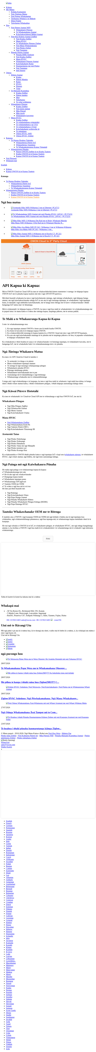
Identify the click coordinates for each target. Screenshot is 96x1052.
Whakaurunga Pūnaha (19, 149)
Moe (18, 97)
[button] (48, 538)
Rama (18, 82)
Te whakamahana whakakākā (27, 122)
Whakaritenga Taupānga (25, 145)
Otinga (8, 73)
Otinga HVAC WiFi (24, 134)
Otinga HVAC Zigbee (25, 136)
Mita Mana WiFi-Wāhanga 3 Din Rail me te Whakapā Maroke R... (37, 223)
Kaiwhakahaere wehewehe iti (27, 129)
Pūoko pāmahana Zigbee (27, 738)
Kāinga (9, 7)
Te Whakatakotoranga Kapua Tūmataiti (31, 147)
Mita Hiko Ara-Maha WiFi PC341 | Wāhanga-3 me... (32, 229)
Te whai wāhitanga (23, 102)
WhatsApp (5, 742)
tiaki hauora (20, 70)
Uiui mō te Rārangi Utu (10, 635)
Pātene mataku (22, 95)
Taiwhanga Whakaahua (20, 23)
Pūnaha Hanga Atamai (20, 52)
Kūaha (18, 77)
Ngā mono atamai (23, 109)
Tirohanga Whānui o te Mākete (23, 19)
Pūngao (19, 86)
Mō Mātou (10, 10)
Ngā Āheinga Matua (19, 14)
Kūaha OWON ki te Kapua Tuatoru (30, 154)
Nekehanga (20, 100)
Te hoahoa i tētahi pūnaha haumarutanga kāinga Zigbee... (31, 728)
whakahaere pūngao (73, 454)
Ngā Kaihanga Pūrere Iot (28, 736)
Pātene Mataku (22, 79)
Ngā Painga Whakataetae (21, 16)
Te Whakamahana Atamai (26, 32)
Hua (7, 25)
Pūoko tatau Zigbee (8, 736)
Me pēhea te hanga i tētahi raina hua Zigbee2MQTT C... (30, 682)
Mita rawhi (20, 113)
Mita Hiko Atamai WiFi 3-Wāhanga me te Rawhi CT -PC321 (35, 236)
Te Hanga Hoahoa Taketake (22, 140)
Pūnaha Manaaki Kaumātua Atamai (69, 736)
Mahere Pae (66, 733)
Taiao (18, 88)
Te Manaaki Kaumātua (20, 91)
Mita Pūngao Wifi (46, 736)
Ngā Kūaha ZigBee (24, 39)
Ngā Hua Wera (54, 733)
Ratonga (9, 138)
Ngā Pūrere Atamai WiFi (20, 28)
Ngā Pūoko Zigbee (23, 48)
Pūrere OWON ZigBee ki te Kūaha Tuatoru (33, 152)
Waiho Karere (6, 747)
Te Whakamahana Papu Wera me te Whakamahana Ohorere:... (34, 668)
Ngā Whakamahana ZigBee (18, 422)
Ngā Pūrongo (11, 158)
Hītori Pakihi (16, 21)
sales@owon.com (8, 745)
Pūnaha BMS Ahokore (25, 55)
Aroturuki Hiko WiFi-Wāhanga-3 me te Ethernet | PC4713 (34, 210)
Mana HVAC (21, 41)
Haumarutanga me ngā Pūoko (28, 66)
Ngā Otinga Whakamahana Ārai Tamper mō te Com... (29, 712)
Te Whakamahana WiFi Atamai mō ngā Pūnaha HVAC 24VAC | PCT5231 (40, 216)
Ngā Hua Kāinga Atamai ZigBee (24, 37)
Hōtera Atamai (16, 75)
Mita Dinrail (21, 111)
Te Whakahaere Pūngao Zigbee (28, 43)
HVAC (19, 84)
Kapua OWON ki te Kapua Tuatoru (30, 156)
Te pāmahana (21, 131)
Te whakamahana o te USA (27, 125)
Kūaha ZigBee (22, 93)
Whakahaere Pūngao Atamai (27, 61)
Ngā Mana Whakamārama (26, 46)
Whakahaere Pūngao (24, 30)
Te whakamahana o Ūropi (26, 127)
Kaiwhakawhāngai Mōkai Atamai (29, 34)
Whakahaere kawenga (25, 115)
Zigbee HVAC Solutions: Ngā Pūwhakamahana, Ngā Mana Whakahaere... (39, 698)
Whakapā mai (11, 161)
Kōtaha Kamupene (18, 12)
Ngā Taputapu (21, 50)
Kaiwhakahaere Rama (25, 64)
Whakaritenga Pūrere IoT (26, 143)
